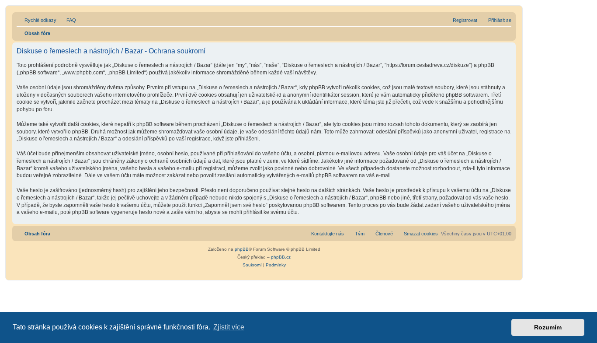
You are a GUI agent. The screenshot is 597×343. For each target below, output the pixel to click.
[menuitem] (67, 20)
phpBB (242, 249)
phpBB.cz (281, 257)
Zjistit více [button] (228, 327)
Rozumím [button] (548, 327)
